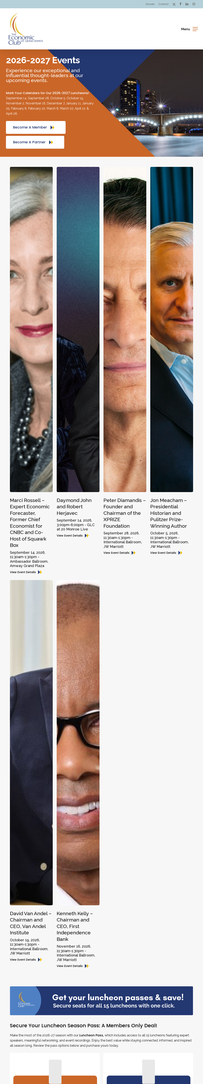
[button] (189, 29)
